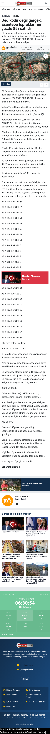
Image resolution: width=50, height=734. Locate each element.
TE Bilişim (31, 724)
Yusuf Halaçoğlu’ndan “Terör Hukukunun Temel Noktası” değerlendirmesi (12, 579)
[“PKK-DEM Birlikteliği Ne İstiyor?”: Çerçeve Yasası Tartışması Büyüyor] (13, 546)
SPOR (36, 718)
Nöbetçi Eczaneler (13, 690)
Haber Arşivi (11, 706)
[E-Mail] (17, 504)
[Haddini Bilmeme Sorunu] (13, 524)
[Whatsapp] (23, 679)
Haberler (6, 16)
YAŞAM (29, 718)
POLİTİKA (27, 9)
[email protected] (26, 665)
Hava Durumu (34, 690)
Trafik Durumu (11, 695)
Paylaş (7, 84)
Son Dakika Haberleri (36, 702)
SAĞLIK (42, 718)
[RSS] (27, 679)
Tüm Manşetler (12, 702)
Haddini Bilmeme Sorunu (11, 532)
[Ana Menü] (3, 3)
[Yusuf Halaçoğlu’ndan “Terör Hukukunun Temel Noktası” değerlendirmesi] (13, 569)
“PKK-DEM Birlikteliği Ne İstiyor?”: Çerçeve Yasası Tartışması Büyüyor (11, 556)
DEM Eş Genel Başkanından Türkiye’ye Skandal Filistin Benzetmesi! (36, 534)
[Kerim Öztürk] (7, 500)
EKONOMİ (38, 9)
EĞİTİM (42, 715)
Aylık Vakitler (8, 634)
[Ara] (46, 3)
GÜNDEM (6, 9)
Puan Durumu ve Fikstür (33, 696)
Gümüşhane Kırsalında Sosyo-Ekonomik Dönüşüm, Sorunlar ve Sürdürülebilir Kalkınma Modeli (36, 580)
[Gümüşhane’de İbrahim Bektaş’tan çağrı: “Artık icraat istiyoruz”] (37, 546)
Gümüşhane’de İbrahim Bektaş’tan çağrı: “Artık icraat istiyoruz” (37, 556)
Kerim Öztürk (20, 499)
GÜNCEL (16, 9)
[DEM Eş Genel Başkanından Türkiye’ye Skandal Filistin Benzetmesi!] (37, 524)
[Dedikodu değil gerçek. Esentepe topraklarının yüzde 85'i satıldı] (25, 66)
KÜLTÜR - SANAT (18, 718)
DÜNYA (7, 718)
